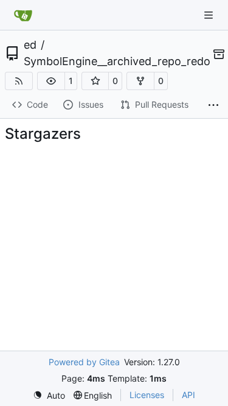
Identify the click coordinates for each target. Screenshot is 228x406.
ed (30, 45)
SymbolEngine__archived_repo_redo (117, 61)
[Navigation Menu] (210, 15)
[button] (51, 81)
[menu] (49, 395)
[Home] (23, 15)
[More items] (213, 105)
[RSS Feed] (19, 81)
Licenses (147, 395)
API (188, 395)
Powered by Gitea (84, 362)
